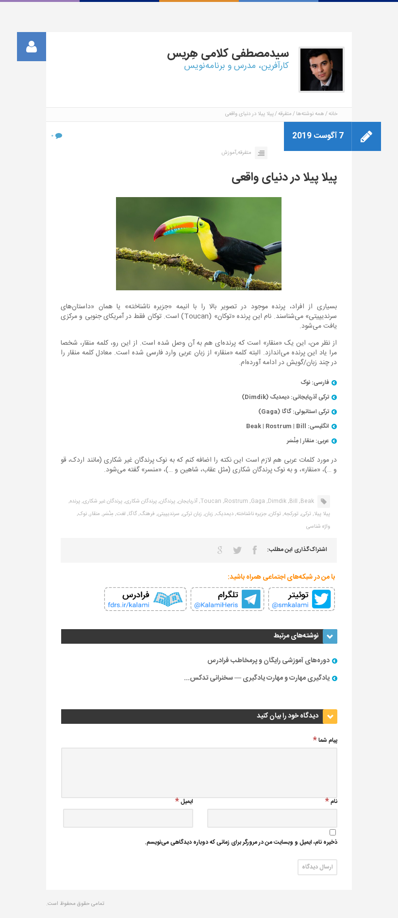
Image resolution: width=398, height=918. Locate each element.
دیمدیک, (224, 514)
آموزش (228, 153)
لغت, (120, 514)
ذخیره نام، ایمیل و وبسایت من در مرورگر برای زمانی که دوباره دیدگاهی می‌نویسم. (241, 843)
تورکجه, (290, 514)
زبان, (208, 514)
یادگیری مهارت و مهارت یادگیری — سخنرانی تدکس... (257, 678)
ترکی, (305, 514)
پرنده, (74, 501)
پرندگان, (166, 501)
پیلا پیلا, (321, 514)
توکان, (274, 514)
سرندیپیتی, (168, 514)
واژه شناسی (318, 526)
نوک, (82, 514)
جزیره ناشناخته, (250, 514)
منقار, (94, 514)
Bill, (293, 501)
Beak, (306, 501)
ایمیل (187, 802)
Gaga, (257, 501)
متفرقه (285, 114)
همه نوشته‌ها (310, 114)
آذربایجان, (187, 501)
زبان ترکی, (191, 514)
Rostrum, (235, 501)
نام (334, 802)
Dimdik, (276, 501)
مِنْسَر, (107, 514)
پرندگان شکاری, (140, 501)
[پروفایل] (31, 46)
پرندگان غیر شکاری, (102, 501)
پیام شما (327, 741)
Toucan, (210, 501)
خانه (333, 114)
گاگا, (132, 514)
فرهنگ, (146, 514)
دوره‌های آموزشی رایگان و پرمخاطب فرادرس (268, 661)
